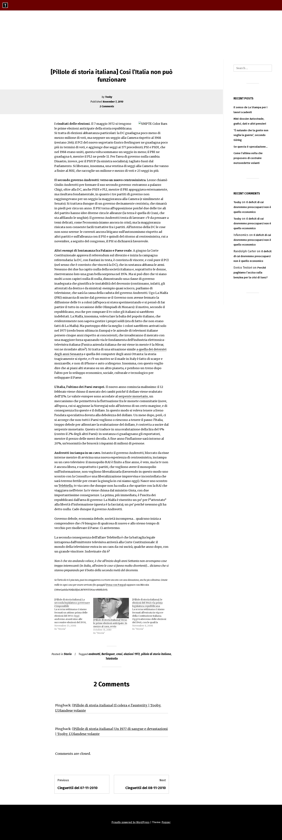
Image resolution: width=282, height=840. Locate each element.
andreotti (94, 654)
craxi (119, 654)
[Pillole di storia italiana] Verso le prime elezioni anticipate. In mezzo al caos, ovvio (110, 623)
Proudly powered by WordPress (130, 822)
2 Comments (107, 106)
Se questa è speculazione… (251, 146)
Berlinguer (108, 654)
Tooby (108, 96)
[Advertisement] (141, 35)
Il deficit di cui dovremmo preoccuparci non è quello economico (252, 207)
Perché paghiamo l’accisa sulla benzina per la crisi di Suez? (251, 272)
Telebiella (65, 486)
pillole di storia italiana (156, 654)
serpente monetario (133, 396)
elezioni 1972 (132, 654)
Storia (68, 654)
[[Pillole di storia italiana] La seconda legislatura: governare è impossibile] (73, 614)
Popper (166, 822)
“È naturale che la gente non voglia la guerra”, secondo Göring (251, 135)
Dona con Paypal (116, 584)
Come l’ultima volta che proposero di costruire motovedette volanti (248, 158)
